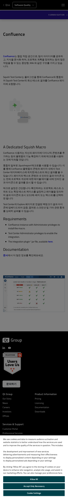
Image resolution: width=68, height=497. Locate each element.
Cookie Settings (34, 493)
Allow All (34, 479)
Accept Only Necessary (34, 486)
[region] (34, 466)
